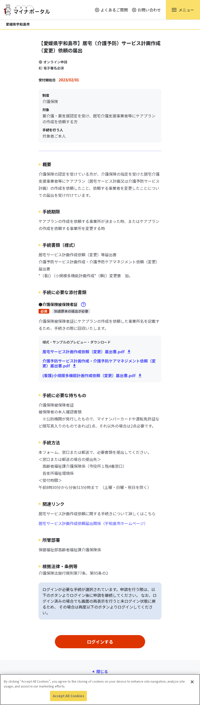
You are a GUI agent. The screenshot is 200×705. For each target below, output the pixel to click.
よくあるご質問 (114, 10)
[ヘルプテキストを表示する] (83, 304)
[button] (183, 9)
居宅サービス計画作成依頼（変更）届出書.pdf (83, 351)
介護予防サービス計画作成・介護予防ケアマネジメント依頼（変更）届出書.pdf (99, 363)
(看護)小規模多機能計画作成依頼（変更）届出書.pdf (89, 375)
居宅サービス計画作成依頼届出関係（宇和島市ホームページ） (93, 523)
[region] (100, 689)
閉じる (102, 671)
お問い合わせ (149, 10)
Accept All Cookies (68, 696)
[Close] (192, 681)
